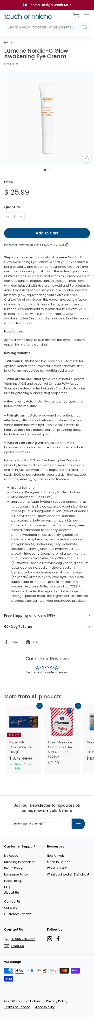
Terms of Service (17, 1007)
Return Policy (13, 868)
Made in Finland (59, 862)
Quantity (12, 207)
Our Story (10, 908)
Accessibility (44, 1007)
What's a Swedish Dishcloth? (68, 874)
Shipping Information (19, 862)
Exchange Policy (16, 874)
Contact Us (12, 901)
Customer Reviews (17, 914)
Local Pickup (13, 881)
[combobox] (47, 27)
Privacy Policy (56, 1001)
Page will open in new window (49, 938)
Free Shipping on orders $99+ (29, 615)
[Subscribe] (78, 824)
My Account (12, 856)
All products (46, 696)
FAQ (7, 887)
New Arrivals (56, 856)
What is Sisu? (57, 868)
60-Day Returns (18, 626)
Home (8, 42)
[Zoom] (86, 158)
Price (8, 182)
